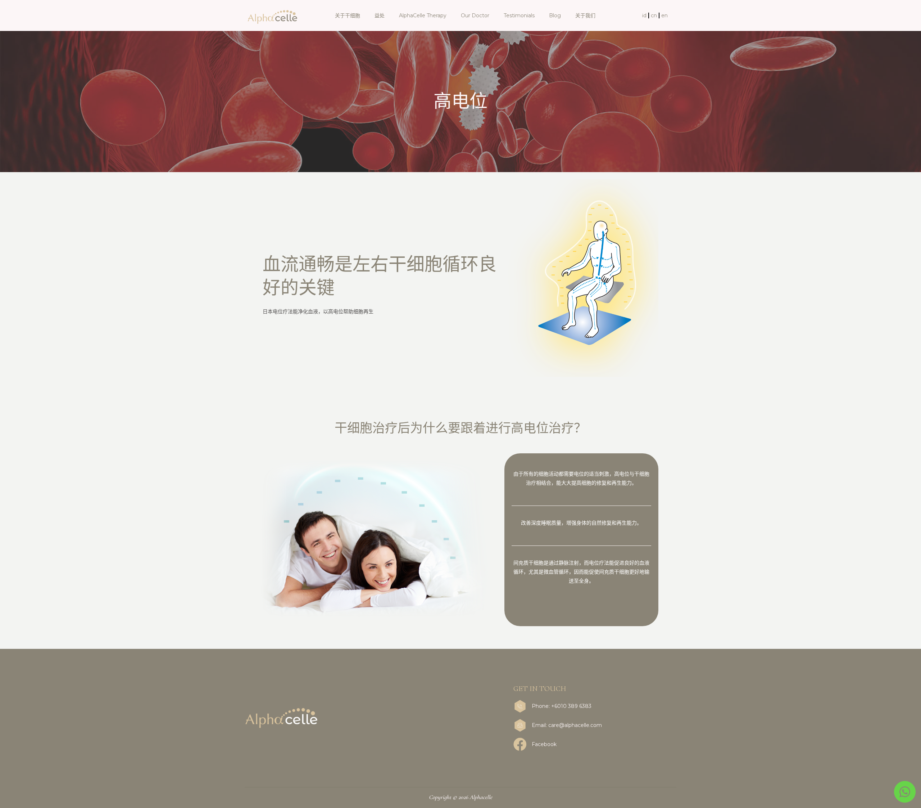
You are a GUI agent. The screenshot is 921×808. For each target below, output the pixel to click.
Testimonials (519, 15)
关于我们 (585, 15)
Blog (555, 15)
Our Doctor (475, 15)
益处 (380, 15)
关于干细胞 (347, 15)
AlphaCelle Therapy (422, 15)
